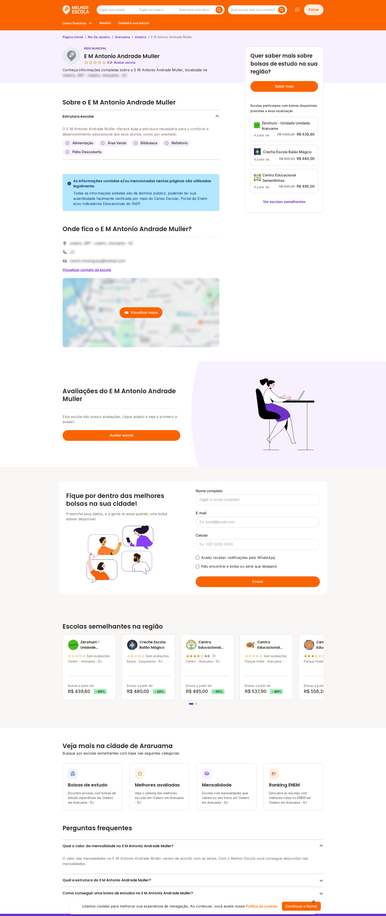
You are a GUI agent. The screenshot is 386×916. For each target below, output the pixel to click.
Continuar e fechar (301, 906)
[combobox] (116, 10)
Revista (105, 23)
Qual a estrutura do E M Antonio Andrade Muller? (107, 880)
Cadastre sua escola (133, 23)
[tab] (191, 704)
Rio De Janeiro (99, 37)
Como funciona (74, 23)
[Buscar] (219, 9)
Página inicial (73, 37)
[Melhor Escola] (76, 9)
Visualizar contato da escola (87, 270)
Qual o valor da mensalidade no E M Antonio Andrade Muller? (118, 846)
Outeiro (140, 37)
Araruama (122, 37)
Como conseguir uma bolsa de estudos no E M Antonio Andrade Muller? (128, 893)
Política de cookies (261, 906)
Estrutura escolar (78, 116)
